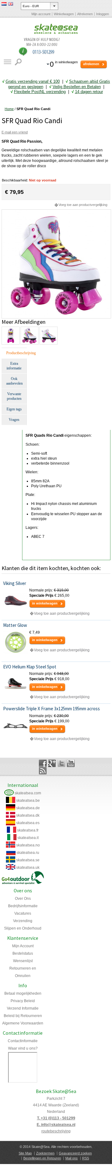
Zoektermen (45, 1153)
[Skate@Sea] (56, 29)
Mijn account (40, 14)
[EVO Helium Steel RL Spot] (15, 683)
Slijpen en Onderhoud (22, 928)
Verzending (22, 921)
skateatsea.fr (28, 830)
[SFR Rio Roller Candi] (29, 336)
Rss (43, 770)
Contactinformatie (23, 1041)
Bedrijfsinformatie (23, 906)
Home (9, 109)
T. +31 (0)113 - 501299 (56, 1118)
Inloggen (102, 14)
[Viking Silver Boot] (15, 600)
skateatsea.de (28, 808)
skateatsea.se (28, 860)
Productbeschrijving (16, 353)
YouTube (71, 763)
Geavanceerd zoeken (75, 1153)
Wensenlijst (23, 961)
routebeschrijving (56, 1131)
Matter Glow (15, 625)
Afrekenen (85, 14)
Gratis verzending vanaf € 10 (32, 81)
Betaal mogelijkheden (22, 993)
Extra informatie (14, 365)
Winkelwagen (64, 14)
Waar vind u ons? (23, 1048)
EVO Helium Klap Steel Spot (29, 667)
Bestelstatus (22, 953)
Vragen (14, 419)
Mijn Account (23, 946)
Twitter (61, 763)
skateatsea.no (28, 845)
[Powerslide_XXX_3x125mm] (15, 725)
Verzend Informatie (23, 1008)
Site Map (25, 1153)
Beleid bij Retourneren (23, 1016)
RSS (85, 1158)
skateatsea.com (28, 793)
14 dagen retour (89, 91)
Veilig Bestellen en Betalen (77, 86)
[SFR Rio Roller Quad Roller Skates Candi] (10, 336)
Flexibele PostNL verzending (40, 91)
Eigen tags (14, 409)
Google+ (52, 763)
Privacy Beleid (23, 1001)
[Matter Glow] (15, 642)
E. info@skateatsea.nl (56, 1124)
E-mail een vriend (15, 132)
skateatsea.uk (28, 867)
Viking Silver (14, 583)
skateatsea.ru (27, 852)
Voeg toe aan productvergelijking (82, 205)
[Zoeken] (19, 62)
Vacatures (22, 913)
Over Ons (23, 898)
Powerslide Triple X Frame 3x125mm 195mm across (51, 709)
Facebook (43, 763)
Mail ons (71, 1158)
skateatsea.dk (28, 815)
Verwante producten (14, 396)
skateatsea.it (28, 838)
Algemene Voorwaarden (22, 1023)
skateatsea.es (28, 823)
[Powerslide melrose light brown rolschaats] (56, 212)
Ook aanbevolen (14, 381)
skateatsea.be (28, 800)
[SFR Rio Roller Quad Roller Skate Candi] (48, 336)
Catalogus (7, 62)
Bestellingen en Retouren (42, 1158)
